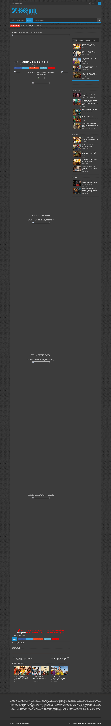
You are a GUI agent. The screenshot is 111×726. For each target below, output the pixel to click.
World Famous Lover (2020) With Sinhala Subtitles (24, 658)
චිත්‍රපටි (29, 20)
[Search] (99, 3)
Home (13, 20)
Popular (81, 40)
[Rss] (89, 3)
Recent (75, 40)
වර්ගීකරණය (21, 20)
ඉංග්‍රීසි (19, 32)
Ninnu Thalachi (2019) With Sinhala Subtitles (58, 658)
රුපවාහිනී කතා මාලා (39, 20)
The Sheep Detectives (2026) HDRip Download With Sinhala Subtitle (58, 678)
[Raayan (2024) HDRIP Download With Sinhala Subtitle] (77, 119)
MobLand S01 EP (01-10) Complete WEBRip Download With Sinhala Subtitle (89, 182)
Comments (87, 40)
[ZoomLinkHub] (25, 11)
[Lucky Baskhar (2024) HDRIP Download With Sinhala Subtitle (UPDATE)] (77, 126)
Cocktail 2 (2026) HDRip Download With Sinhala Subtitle (21, 678)
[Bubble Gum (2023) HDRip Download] (77, 95)
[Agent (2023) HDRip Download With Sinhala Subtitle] (77, 112)
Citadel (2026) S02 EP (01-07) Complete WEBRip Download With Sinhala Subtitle (89, 190)
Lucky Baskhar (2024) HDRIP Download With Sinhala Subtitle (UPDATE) (90, 125)
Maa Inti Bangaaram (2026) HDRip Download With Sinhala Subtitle (89, 74)
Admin (16, 65)
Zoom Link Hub (82, 723)
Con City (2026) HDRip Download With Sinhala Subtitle (34, 26)
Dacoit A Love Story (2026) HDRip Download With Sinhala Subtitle (89, 168)
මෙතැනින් (21, 632)
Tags (93, 40)
